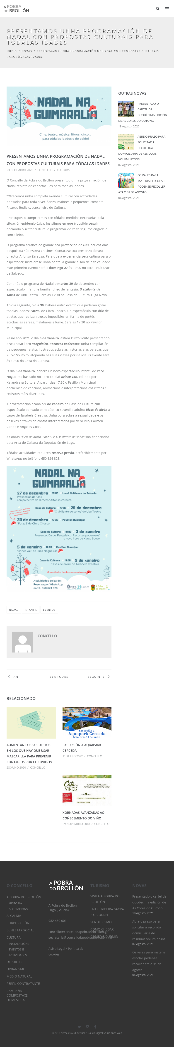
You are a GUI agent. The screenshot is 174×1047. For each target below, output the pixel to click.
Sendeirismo (101, 922)
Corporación (18, 923)
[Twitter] (79, 1026)
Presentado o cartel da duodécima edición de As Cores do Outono (149, 902)
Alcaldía (14, 915)
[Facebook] (95, 1026)
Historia (15, 903)
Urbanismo (16, 969)
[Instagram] (87, 1026)
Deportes (14, 962)
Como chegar (102, 929)
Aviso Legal (56, 948)
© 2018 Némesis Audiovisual (68, 1033)
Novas (26, 50)
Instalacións (19, 944)
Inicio (12, 50)
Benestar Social (20, 930)
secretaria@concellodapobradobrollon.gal (80, 937)
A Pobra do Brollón (24, 897)
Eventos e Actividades (18, 952)
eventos (49, 609)
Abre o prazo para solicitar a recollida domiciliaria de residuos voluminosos (141, 147)
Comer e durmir (104, 936)
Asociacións (18, 909)
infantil (30, 609)
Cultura (63, 170)
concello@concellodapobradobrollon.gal (78, 932)
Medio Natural (19, 976)
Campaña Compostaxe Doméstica (17, 995)
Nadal (13, 609)
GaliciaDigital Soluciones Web (105, 1033)
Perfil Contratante (23, 983)
